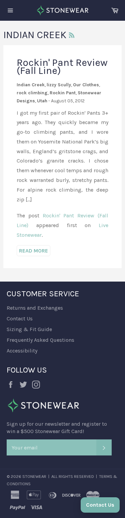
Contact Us (20, 318)
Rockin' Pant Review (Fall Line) (62, 67)
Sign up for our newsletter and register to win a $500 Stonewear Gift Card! (57, 427)
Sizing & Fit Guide (29, 329)
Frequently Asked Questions (40, 340)
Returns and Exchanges (35, 308)
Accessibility (22, 350)
